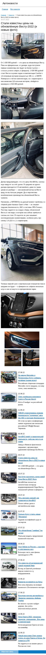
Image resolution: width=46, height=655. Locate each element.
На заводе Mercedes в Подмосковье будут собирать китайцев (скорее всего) (29, 377)
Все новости (15, 9)
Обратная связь (7, 652)
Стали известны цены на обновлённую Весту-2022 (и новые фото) (31, 460)
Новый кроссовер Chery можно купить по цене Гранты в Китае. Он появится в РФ (31, 638)
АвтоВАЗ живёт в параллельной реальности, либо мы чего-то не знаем (30, 439)
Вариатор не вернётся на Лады (30, 582)
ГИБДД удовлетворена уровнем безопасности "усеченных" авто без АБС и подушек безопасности (31, 415)
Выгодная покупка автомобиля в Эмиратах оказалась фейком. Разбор (30, 598)
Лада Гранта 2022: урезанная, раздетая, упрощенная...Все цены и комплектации (31, 619)
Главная (5, 9)
